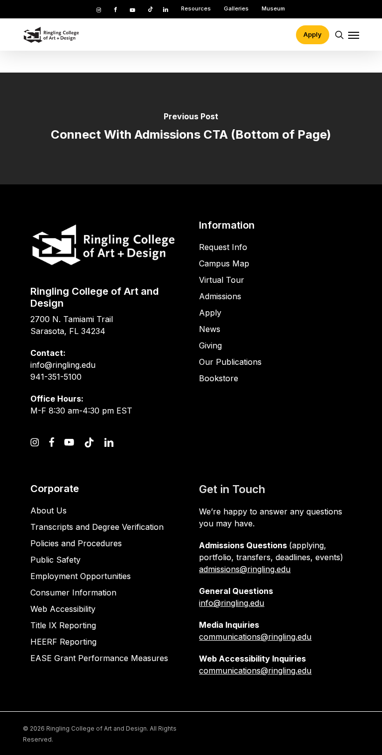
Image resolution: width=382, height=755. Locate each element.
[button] (353, 35)
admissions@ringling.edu (244, 569)
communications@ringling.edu (255, 637)
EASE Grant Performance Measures (99, 658)
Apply (210, 313)
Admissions (220, 296)
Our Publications (230, 362)
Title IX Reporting (63, 625)
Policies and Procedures (76, 543)
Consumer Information (73, 592)
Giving (210, 345)
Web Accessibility (63, 609)
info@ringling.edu (231, 603)
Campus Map (224, 263)
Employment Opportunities (80, 576)
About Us (48, 510)
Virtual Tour (221, 280)
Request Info (223, 247)
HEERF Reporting (63, 642)
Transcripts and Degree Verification (97, 527)
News (209, 329)
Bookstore (218, 378)
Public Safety (55, 560)
